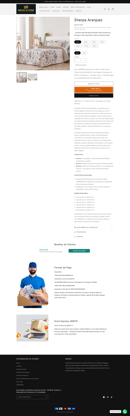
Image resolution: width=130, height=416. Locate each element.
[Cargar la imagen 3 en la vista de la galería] (32, 77)
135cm (94, 42)
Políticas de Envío (21, 369)
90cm (77, 42)
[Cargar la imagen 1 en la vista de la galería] (22, 77)
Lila (84, 53)
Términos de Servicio (22, 375)
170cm (86, 46)
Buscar (18, 363)
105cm (86, 42)
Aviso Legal (19, 381)
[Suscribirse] (46, 397)
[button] (44, 7)
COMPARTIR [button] (79, 236)
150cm (102, 42)
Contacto (19, 366)
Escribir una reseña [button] (79, 251)
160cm (78, 46)
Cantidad (76, 57)
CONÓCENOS (19, 385)
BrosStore (62, 412)
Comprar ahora (94, 95)
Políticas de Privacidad (22, 372)
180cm (94, 46)
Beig (77, 53)
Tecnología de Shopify (68, 412)
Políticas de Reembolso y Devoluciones (27, 378)
